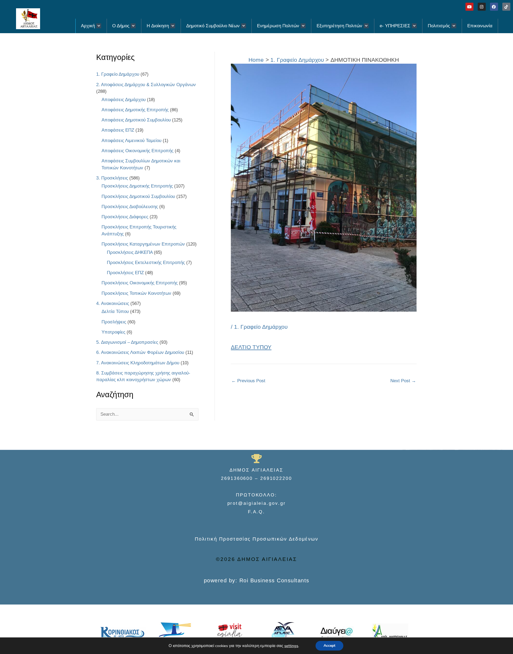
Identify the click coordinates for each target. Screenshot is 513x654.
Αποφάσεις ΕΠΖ (118, 130)
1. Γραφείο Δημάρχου (117, 74)
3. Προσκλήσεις (112, 178)
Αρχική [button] (88, 25)
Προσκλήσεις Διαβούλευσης (130, 206)
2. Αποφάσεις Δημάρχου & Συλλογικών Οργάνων (146, 84)
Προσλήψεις (114, 321)
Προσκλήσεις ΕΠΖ (125, 272)
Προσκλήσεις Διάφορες (125, 216)
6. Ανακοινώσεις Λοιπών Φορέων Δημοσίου (140, 352)
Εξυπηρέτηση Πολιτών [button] (339, 25)
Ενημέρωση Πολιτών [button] (278, 25)
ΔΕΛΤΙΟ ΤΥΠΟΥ (251, 347)
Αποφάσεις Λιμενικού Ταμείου (131, 140)
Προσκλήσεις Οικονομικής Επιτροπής (140, 282)
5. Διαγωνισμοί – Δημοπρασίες (127, 342)
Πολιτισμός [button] (439, 25)
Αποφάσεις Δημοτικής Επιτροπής (135, 109)
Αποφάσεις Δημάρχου (124, 99)
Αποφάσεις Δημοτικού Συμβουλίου (136, 120)
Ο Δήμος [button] (120, 25)
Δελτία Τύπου (115, 311)
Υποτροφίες (113, 332)
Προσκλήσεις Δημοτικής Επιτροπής (137, 186)
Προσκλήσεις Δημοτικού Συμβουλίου (138, 196)
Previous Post (248, 380)
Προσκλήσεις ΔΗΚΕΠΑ (130, 252)
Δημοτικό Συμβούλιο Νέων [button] (213, 25)
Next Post (403, 380)
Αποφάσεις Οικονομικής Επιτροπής (137, 150)
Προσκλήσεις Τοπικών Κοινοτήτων (136, 293)
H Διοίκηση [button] (158, 25)
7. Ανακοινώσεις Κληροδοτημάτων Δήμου (137, 362)
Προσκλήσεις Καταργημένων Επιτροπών (143, 244)
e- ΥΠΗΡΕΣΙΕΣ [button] (395, 25)
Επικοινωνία (479, 25)
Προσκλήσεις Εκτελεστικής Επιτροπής (146, 262)
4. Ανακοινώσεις (112, 303)
